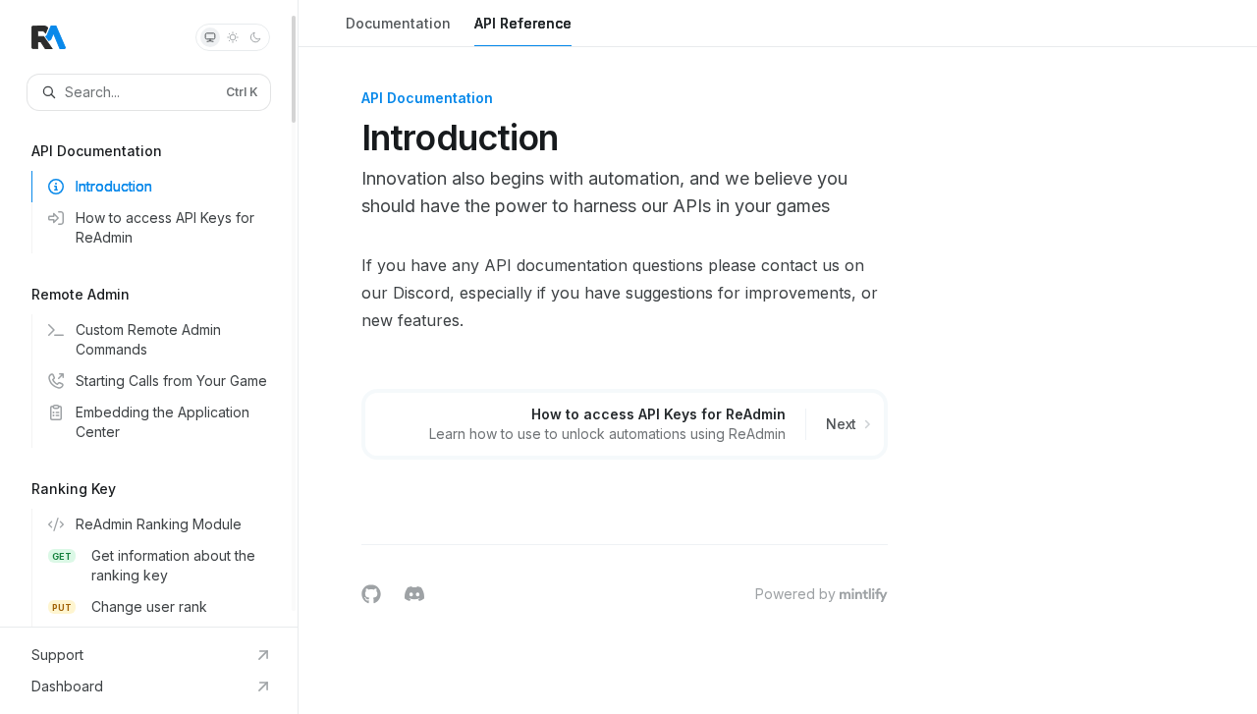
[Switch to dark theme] (255, 37)
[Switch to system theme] (210, 37)
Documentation (398, 23)
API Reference (523, 23)
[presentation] (149, 313)
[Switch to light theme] (233, 37)
